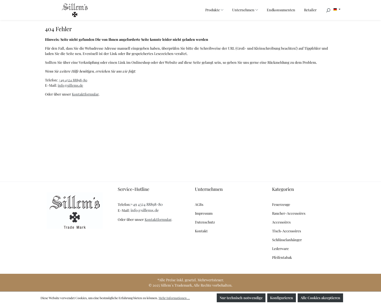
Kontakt (201, 231)
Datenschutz (205, 222)
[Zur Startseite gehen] (75, 10)
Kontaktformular (85, 94)
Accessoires (281, 222)
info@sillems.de (70, 85)
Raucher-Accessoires (288, 213)
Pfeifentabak (282, 257)
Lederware (280, 248)
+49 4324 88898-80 (73, 80)
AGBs (199, 204)
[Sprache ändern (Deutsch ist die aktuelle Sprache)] (336, 9)
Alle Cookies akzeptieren (320, 297)
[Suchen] (328, 10)
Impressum (204, 213)
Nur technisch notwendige (241, 297)
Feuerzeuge (281, 204)
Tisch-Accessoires (286, 231)
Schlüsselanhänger (287, 239)
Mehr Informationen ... (174, 298)
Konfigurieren (281, 297)
